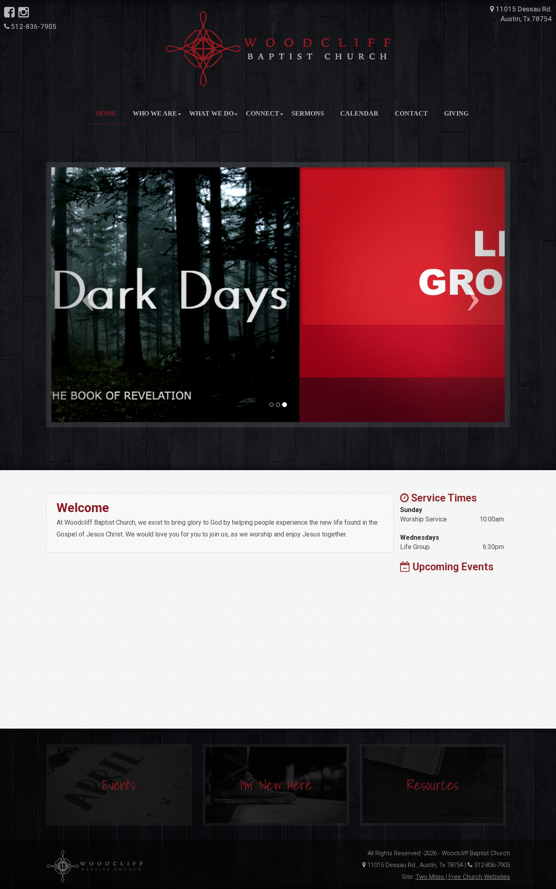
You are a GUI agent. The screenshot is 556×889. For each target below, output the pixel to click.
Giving (456, 113)
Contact (411, 113)
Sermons (307, 113)
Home (106, 113)
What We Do (211, 113)
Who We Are (155, 113)
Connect (262, 113)
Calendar (359, 113)
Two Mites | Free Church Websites (463, 876)
